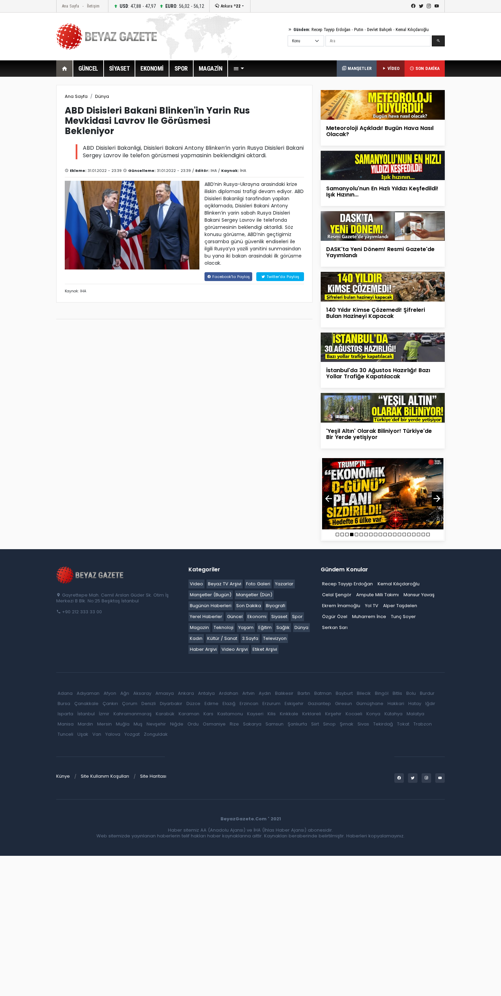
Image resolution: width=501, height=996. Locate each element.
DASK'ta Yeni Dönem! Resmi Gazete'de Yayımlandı (380, 252)
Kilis (272, 714)
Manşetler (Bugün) (210, 594)
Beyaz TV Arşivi (224, 584)
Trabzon (422, 724)
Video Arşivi (235, 649)
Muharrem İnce (369, 616)
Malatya (415, 714)
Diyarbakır (171, 703)
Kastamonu (230, 714)
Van (96, 734)
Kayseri (255, 714)
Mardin (85, 724)
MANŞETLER (358, 68)
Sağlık (283, 627)
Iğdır (430, 703)
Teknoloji (223, 627)
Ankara (230, 6)
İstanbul (86, 714)
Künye (63, 776)
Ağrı (124, 693)
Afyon (110, 693)
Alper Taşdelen (400, 605)
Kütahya (393, 714)
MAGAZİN (211, 68)
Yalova (112, 734)
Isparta (65, 714)
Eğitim (265, 627)
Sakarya (252, 724)
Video (196, 584)
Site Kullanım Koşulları (105, 776)
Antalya (206, 693)
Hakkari (396, 703)
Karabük (165, 714)
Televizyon (275, 638)
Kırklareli (311, 714)
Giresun (343, 703)
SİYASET (119, 68)
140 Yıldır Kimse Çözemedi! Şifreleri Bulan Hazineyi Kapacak (375, 313)
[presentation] (328, 499)
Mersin (104, 724)
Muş (138, 724)
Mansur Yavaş (419, 594)
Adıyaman (88, 693)
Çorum (129, 703)
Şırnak (346, 724)
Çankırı (110, 703)
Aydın (265, 693)
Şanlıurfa (297, 724)
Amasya (164, 693)
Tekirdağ (383, 724)
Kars (208, 714)
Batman (323, 693)
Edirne (211, 703)
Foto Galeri (258, 584)
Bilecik (364, 693)
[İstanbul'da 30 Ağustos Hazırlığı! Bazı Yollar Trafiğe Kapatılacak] (383, 346)
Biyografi (275, 605)
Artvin (248, 693)
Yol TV (371, 605)
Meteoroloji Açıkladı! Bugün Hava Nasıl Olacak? (380, 131)
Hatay (414, 703)
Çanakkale (86, 703)
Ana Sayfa (70, 6)
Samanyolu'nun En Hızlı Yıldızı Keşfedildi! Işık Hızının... (382, 192)
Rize (234, 724)
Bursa (64, 703)
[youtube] (436, 6)
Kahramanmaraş (132, 714)
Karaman (189, 714)
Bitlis (397, 693)
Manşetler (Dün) (254, 594)
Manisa (66, 724)
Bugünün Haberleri (210, 605)
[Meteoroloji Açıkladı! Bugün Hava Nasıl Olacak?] (383, 104)
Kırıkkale (289, 714)
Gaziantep (319, 703)
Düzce (193, 703)
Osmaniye (214, 724)
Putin (358, 29)
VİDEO (392, 68)
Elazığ (229, 703)
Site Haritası (153, 776)
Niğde (176, 724)
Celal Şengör (336, 594)
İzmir (104, 714)
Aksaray (142, 693)
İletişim (93, 6)
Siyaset (279, 616)
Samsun (274, 724)
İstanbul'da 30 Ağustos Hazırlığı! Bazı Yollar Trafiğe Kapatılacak (378, 373)
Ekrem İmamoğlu (341, 605)
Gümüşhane (369, 703)
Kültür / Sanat (222, 638)
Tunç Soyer (403, 616)
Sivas (363, 724)
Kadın (196, 638)
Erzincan (249, 703)
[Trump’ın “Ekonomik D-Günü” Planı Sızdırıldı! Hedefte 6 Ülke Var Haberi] (382, 493)
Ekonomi (257, 616)
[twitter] (421, 6)
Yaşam (246, 627)
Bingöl (382, 693)
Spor (297, 616)
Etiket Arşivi (265, 649)
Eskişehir (294, 703)
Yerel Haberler (206, 616)
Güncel (235, 616)
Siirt (315, 724)
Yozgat (132, 734)
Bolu (411, 693)
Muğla (123, 724)
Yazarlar (284, 584)
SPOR (181, 68)
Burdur (427, 693)
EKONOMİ (152, 68)
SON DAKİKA (427, 68)
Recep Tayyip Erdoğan (331, 29)
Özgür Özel (334, 616)
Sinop (329, 724)
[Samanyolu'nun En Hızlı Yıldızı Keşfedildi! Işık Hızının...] (383, 165)
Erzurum (271, 703)
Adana (65, 693)
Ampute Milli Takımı (377, 594)
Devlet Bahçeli (379, 29)
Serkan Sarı (335, 627)
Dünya (102, 96)
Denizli (148, 703)
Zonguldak (156, 734)
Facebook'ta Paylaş (230, 276)
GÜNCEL (88, 68)
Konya (373, 714)
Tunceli (65, 734)
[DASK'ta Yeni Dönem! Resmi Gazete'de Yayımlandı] (383, 225)
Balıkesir (284, 693)
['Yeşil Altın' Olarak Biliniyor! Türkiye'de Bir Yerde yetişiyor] (383, 407)
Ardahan (228, 693)
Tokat (403, 724)
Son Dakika (248, 605)
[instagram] (428, 6)
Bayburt (344, 693)
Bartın (304, 693)
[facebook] (413, 6)
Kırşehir (333, 714)
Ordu (193, 724)
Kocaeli (354, 714)
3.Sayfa (250, 638)
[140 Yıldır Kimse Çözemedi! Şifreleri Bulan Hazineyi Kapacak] (383, 286)
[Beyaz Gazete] (90, 574)
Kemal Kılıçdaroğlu (412, 29)
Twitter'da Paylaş (282, 276)
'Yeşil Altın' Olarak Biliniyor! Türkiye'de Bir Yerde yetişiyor (379, 434)
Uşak (82, 734)
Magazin (199, 627)
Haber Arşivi (203, 649)
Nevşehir (156, 724)
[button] (238, 68)
